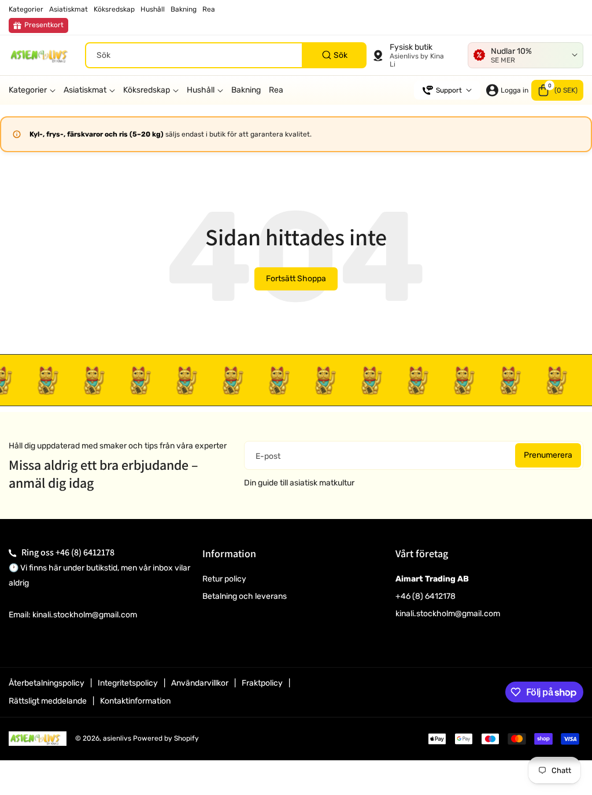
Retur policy (224, 579)
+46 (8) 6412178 (85, 552)
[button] (557, 90)
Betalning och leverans (244, 596)
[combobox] (226, 55)
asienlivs (117, 738)
